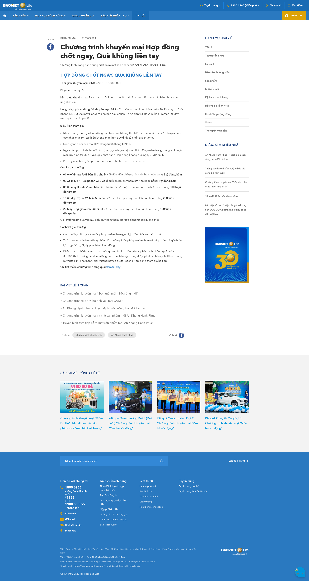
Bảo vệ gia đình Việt (217, 106)
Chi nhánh (275, 5)
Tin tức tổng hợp (214, 55)
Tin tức (140, 15)
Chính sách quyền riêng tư (113, 519)
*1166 (69, 497)
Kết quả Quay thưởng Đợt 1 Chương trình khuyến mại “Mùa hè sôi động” (226, 423)
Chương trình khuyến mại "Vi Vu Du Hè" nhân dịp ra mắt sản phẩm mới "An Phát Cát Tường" (81, 423)
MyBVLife (296, 15)
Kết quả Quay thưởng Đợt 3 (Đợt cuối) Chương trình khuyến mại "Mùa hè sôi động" (130, 423)
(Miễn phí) (244, 5)
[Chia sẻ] (50, 47)
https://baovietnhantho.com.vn (89, 566)
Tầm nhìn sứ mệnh (149, 496)
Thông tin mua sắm (216, 130)
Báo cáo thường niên (217, 72)
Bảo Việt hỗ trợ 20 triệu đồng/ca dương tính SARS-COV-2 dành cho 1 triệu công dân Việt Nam (225, 210)
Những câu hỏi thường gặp (114, 514)
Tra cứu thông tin (108, 495)
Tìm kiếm (297, 5)
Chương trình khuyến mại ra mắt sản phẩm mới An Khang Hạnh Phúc (109, 316)
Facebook (70, 530)
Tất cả (208, 47)
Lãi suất (209, 64)
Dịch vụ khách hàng (49, 15)
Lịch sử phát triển (148, 486)
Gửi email (70, 519)
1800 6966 (76, 489)
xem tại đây (113, 267)
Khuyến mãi (212, 89)
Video (208, 122)
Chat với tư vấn (73, 525)
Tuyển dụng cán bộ (189, 486)
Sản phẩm (19, 15)
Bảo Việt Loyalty (108, 524)
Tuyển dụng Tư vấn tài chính (193, 491)
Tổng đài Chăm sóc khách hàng (221, 196)
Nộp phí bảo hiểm (109, 509)
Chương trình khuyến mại (89, 335)
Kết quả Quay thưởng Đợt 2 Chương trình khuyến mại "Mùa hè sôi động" (177, 423)
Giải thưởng (146, 501)
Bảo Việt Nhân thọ (114, 15)
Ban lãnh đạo (146, 491)
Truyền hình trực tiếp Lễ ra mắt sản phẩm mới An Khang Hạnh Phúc (108, 323)
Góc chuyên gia (83, 15)
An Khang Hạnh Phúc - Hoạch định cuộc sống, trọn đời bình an (104, 308)
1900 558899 (75, 506)
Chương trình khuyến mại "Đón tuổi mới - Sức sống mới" (100, 294)
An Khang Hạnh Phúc (122, 335)
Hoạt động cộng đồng (218, 114)
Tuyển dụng (211, 5)
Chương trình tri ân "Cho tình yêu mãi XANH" (93, 301)
